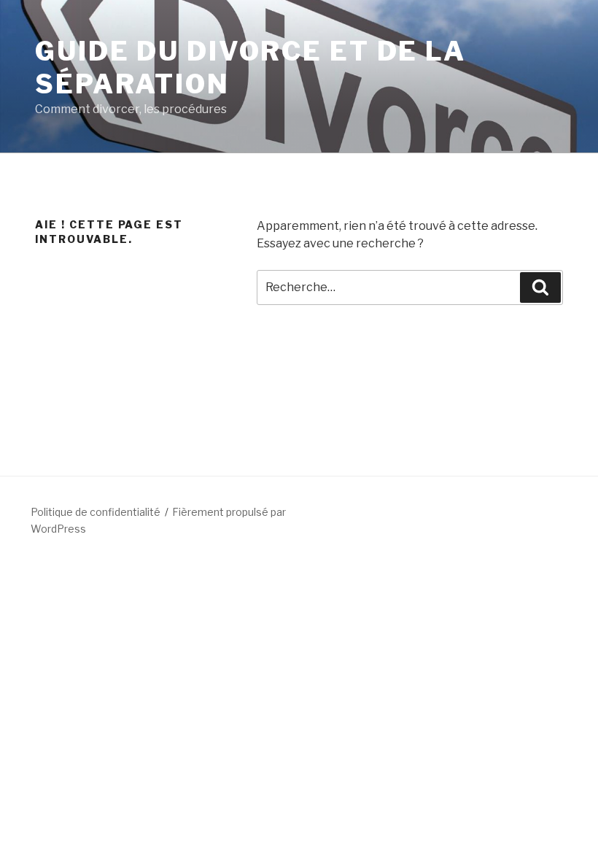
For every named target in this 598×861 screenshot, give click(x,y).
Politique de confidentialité (95, 512)
